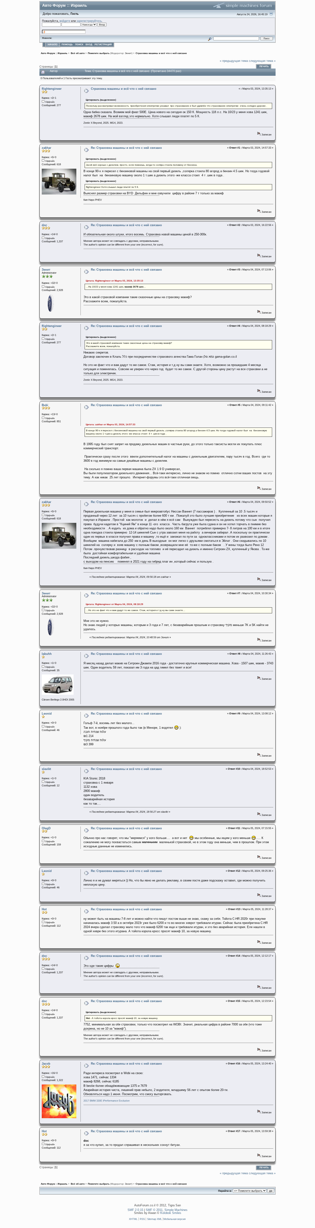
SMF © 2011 (154, 1210)
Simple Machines (175, 1210)
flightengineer (52, 88)
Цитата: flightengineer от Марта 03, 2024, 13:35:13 (114, 280)
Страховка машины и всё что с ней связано (123, 88)
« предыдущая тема (234, 61)
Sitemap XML (154, 1219)
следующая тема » (262, 61)
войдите (64, 20)
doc (44, 225)
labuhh (47, 654)
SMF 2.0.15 (135, 1210)
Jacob (46, 1063)
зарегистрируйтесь (89, 20)
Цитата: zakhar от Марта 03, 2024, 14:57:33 (110, 424)
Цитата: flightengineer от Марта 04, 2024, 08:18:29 (114, 604)
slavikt (46, 769)
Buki (45, 405)
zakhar (46, 148)
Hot (44, 909)
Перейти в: (225, 1190)
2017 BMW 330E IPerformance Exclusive (106, 1100)
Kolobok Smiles (170, 1213)
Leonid (47, 713)
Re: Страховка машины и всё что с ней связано (126, 148)
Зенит (128, 53)
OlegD (46, 828)
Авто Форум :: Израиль (64, 5)
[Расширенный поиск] (210, 38)
